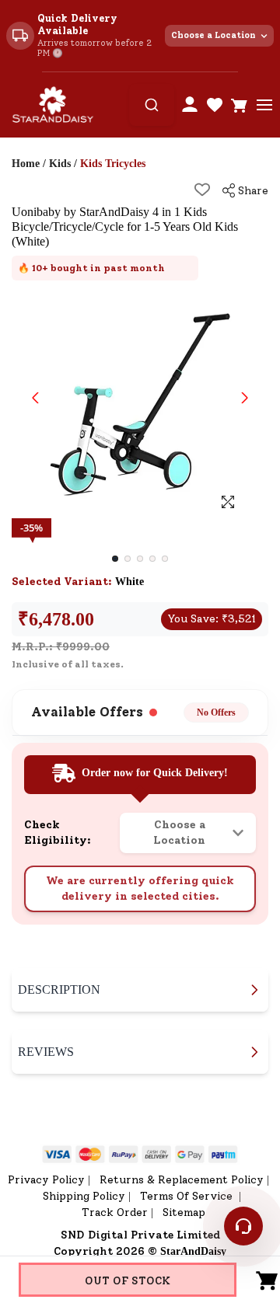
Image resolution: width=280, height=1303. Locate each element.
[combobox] (151, 105)
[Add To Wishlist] (202, 189)
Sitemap (184, 1212)
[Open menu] (264, 105)
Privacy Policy (46, 1179)
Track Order (115, 1212)
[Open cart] (239, 105)
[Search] (151, 105)
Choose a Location (213, 35)
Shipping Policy (84, 1196)
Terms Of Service (188, 1196)
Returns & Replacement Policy (182, 1179)
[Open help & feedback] (243, 1226)
